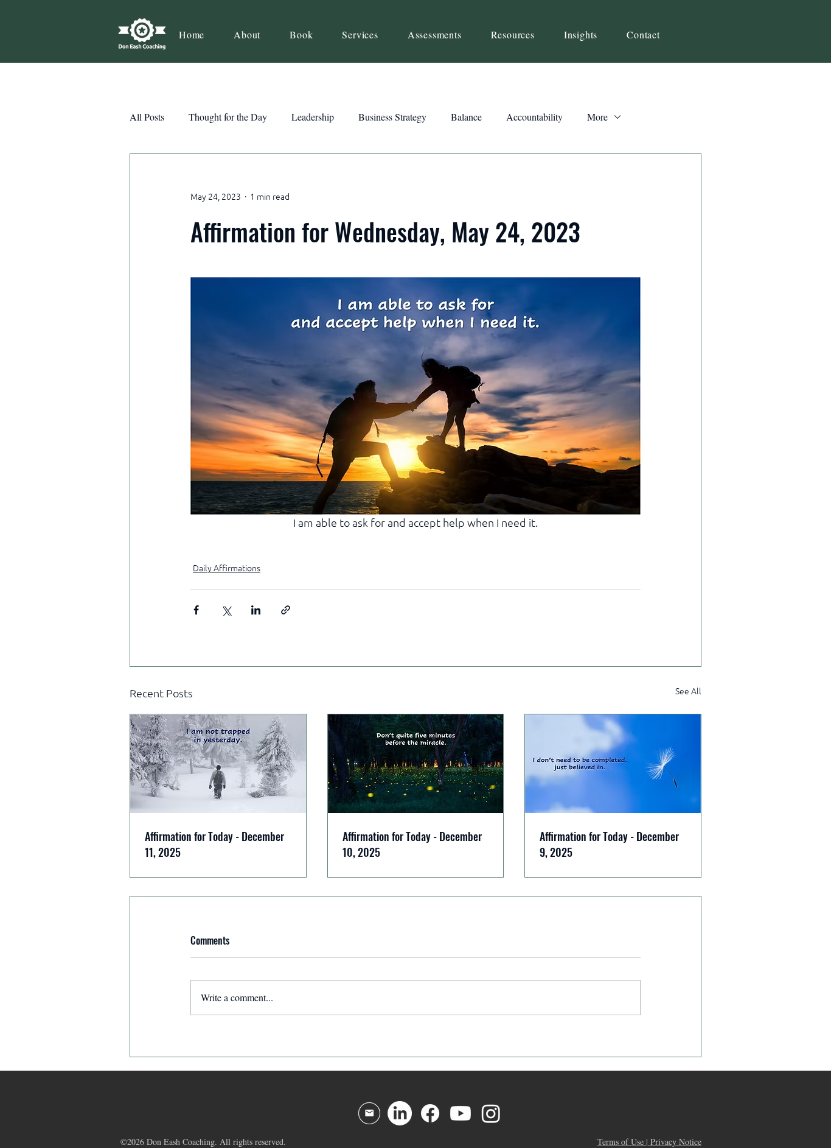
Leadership (312, 116)
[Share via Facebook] (196, 610)
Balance (466, 116)
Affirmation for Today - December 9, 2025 (609, 844)
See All (688, 691)
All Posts (147, 116)
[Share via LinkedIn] (256, 610)
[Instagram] (491, 1113)
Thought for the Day (228, 116)
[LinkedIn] (400, 1113)
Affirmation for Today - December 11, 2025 (214, 844)
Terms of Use (620, 1141)
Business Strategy (392, 116)
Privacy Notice (675, 1141)
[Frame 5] (369, 1113)
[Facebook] (430, 1113)
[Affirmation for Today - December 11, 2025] (218, 763)
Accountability (534, 116)
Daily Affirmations (226, 568)
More (597, 116)
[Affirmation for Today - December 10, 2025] (416, 763)
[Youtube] (460, 1113)
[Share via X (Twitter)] (226, 610)
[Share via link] (285, 610)
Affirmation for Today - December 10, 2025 (412, 844)
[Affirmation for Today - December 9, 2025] (613, 763)
